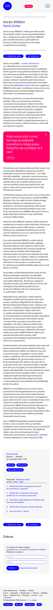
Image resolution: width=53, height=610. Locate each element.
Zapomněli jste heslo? (29, 568)
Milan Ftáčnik (25, 85)
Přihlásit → (13, 568)
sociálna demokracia (30, 63)
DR (7, 6)
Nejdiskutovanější (23, 480)
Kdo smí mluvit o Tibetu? (19, 511)
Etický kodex (25, 593)
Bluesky (26, 595)
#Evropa (11, 465)
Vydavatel (14, 593)
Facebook (8, 604)
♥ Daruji (29, 6)
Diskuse (36, 593)
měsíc (21, 482)
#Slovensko (22, 465)
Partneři (8, 598)
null (40, 595)
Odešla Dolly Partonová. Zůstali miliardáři (25, 507)
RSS (39, 604)
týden (15, 482)
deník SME (38, 437)
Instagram (30, 604)
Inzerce (34, 595)
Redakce (23, 591)
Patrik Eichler (12, 26)
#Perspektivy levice (15, 470)
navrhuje (16, 117)
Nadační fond (15, 595)
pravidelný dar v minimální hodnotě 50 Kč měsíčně (26, 550)
